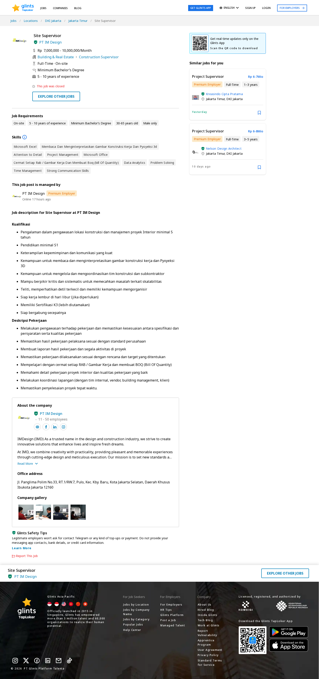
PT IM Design (50, 42)
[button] (36, 42)
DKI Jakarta (53, 21)
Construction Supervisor (99, 57)
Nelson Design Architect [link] (224, 148)
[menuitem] (229, 8)
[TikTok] (69, 660)
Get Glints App (200, 8)
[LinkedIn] (47, 660)
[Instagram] (15, 660)
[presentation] (23, 8)
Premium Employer (61, 193)
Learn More (21, 548)
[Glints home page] (23, 8)
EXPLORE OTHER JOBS (56, 96)
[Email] (58, 660)
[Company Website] (37, 427)
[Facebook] (37, 660)
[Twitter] (26, 660)
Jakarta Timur (77, 21)
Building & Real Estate (56, 57)
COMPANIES (60, 8)
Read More (25, 463)
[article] (227, 94)
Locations (31, 21)
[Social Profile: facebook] (46, 427)
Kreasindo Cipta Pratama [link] (224, 94)
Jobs (43, 8)
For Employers (290, 8)
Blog (77, 8)
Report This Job (27, 556)
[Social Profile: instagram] (63, 427)
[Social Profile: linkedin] (54, 427)
